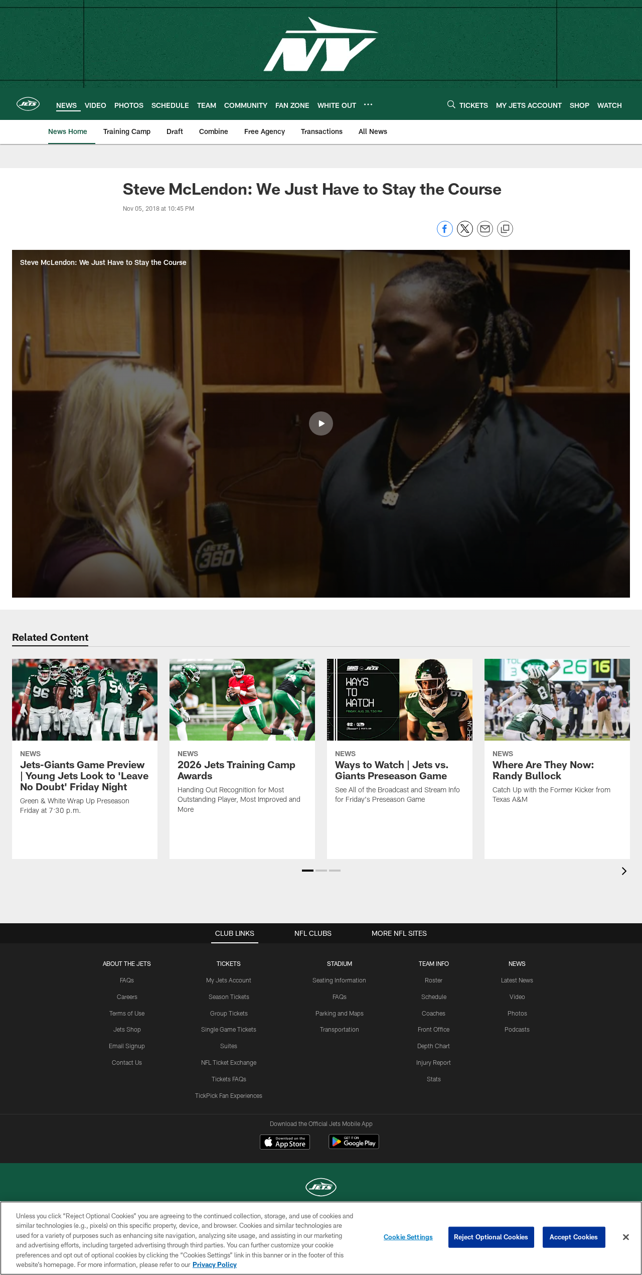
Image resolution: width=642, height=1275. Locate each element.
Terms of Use (126, 1013)
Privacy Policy (215, 1264)
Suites (228, 1045)
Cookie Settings (408, 1237)
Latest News (517, 979)
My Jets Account (228, 979)
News (517, 963)
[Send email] (485, 234)
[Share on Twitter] (465, 234)
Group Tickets (229, 1013)
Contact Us (127, 1062)
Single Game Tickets (228, 1029)
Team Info (434, 963)
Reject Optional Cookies (491, 1237)
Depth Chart (433, 1045)
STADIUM (339, 963)
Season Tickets (229, 996)
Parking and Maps (339, 1013)
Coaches (433, 1013)
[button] (321, 423)
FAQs (127, 979)
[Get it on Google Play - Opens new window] (353, 1147)
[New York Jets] (321, 1188)
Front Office (433, 1029)
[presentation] (626, 872)
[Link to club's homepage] (28, 104)
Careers (127, 996)
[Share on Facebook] (445, 234)
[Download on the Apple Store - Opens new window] (284, 1143)
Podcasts (517, 1029)
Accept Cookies (574, 1237)
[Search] (451, 104)
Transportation (339, 1029)
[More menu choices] (368, 104)
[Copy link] (505, 229)
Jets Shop (127, 1029)
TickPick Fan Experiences (228, 1095)
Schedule (433, 996)
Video (517, 996)
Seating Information (339, 979)
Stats (434, 1078)
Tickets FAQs (229, 1078)
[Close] (626, 1237)
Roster (433, 979)
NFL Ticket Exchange (228, 1062)
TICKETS (229, 963)
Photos (517, 1013)
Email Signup (127, 1045)
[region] (321, 1238)
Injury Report (433, 1062)
